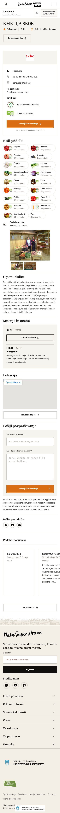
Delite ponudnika (15, 38)
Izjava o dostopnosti (12, 799)
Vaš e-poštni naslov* (16, 435)
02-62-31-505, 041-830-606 (25, 77)
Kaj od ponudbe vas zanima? (19, 451)
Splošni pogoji (9, 794)
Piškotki (51, 794)
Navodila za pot (28, 415)
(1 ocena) (12, 29)
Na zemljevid (28, 607)
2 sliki (23, 29)
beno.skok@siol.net (22, 83)
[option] (30, 245)
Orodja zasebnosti (37, 794)
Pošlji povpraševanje (28, 124)
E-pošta (7, 653)
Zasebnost (22, 794)
